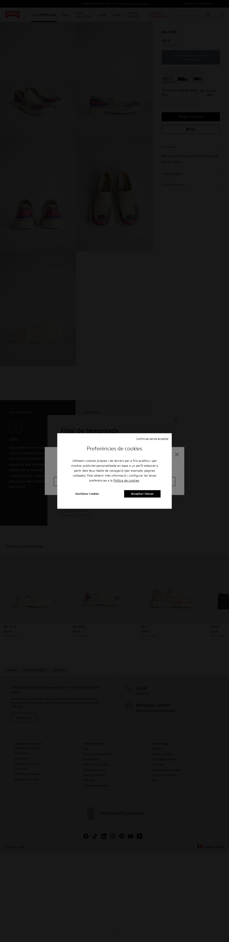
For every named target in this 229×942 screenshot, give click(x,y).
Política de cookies (126, 480)
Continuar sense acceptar (152, 439)
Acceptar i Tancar (142, 494)
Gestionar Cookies (87, 494)
